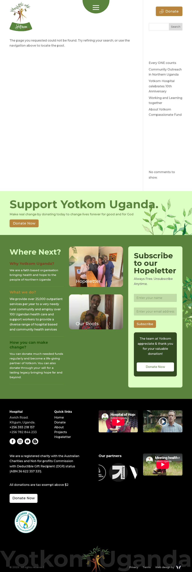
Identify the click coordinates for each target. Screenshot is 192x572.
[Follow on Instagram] (20, 441)
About (59, 427)
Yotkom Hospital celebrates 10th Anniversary (162, 86)
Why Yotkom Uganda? (32, 263)
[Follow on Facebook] (13, 441)
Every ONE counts (162, 63)
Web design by (164, 567)
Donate (172, 11)
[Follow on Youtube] (28, 441)
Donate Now (24, 223)
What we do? (23, 292)
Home (59, 417)
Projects (60, 432)
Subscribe (145, 324)
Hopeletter (62, 437)
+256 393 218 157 (22, 427)
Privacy (133, 567)
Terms (147, 567)
